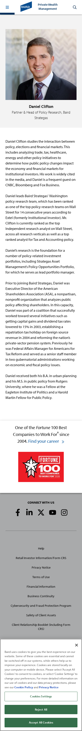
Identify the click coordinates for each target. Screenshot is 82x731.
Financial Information (41, 586)
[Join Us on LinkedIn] (29, 512)
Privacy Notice (41, 567)
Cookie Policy (23, 687)
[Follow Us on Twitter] (41, 512)
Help (41, 548)
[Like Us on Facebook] (17, 512)
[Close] (77, 645)
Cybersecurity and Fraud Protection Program (41, 606)
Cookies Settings (41, 696)
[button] (7, 7)
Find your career (44, 441)
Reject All (41, 709)
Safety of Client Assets (41, 615)
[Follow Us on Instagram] (64, 512)
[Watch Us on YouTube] (52, 512)
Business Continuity (41, 596)
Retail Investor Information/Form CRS (41, 558)
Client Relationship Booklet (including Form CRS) (41, 627)
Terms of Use (41, 577)
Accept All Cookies (41, 722)
